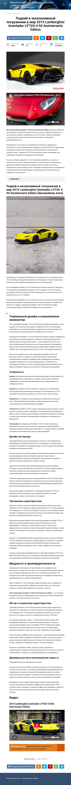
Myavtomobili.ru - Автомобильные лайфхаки (31, 4)
